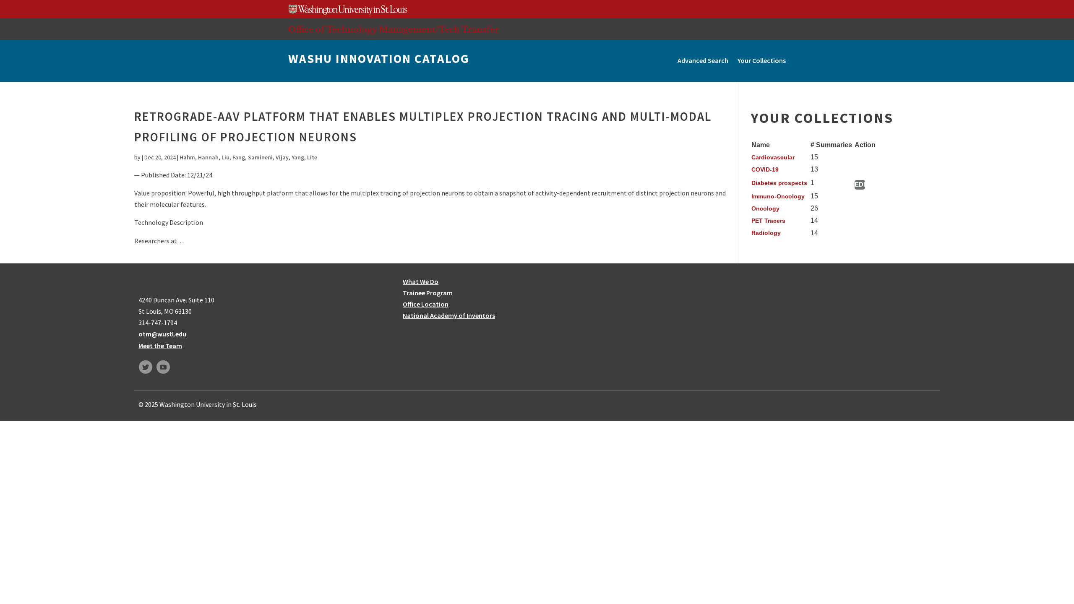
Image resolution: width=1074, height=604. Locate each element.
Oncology (765, 208)
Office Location (425, 304)
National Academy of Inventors (449, 315)
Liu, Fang (233, 157)
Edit (860, 184)
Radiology (766, 232)
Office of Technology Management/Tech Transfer (393, 29)
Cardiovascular (773, 157)
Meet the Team (160, 345)
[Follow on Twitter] (145, 367)
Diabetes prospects (779, 183)
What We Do (420, 281)
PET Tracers (768, 220)
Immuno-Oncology (778, 196)
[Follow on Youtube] (163, 367)
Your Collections (762, 60)
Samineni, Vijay (268, 157)
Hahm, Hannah (199, 157)
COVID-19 (765, 169)
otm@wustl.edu (162, 334)
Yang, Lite (304, 157)
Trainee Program (428, 293)
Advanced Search (703, 60)
